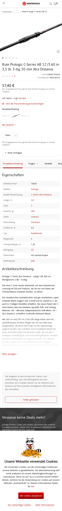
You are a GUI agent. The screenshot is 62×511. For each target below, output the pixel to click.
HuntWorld (31, 3)
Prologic (35, 189)
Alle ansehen (8, 124)
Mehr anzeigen (9, 354)
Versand (22, 98)
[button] (2, 58)
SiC (32, 249)
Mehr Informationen (44, 505)
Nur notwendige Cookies (19, 505)
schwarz (35, 216)
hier (32, 486)
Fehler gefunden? (31, 399)
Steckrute (35, 222)
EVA (33, 260)
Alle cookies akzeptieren (31, 495)
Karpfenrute (36, 233)
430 (32, 211)
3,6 (32, 200)
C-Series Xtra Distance (41, 194)
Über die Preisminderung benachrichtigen (25, 103)
